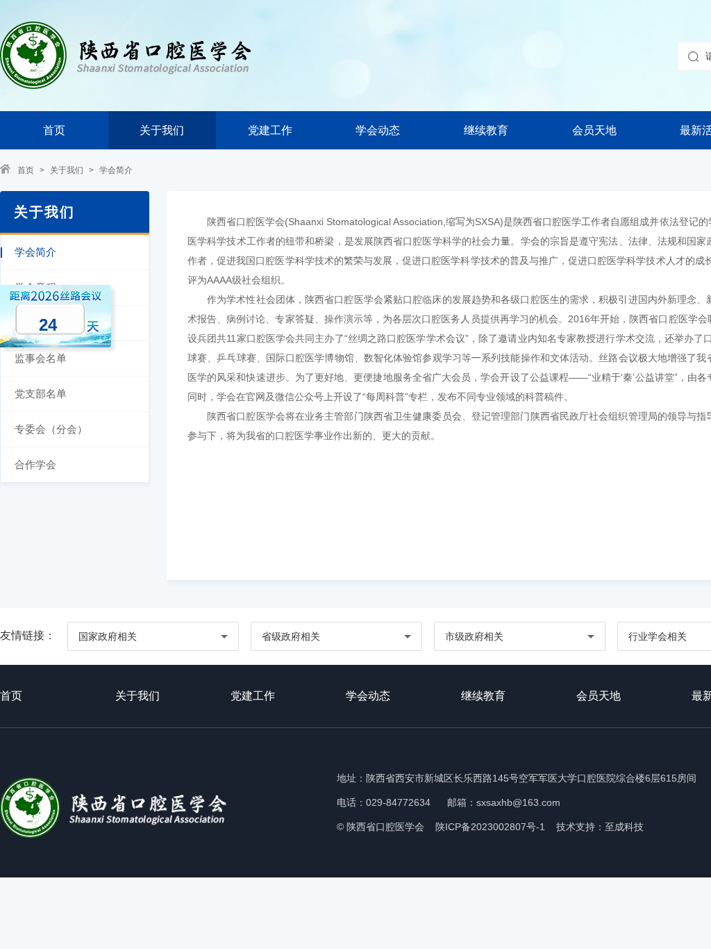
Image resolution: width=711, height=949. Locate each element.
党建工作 (270, 130)
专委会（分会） (51, 429)
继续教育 (486, 130)
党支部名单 (41, 393)
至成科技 (624, 826)
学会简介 (116, 170)
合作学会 (35, 464)
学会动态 (378, 130)
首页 (54, 130)
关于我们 (162, 130)
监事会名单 (41, 358)
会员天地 (594, 130)
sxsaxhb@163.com (518, 802)
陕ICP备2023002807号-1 (490, 826)
